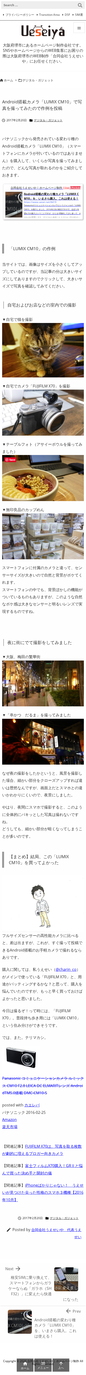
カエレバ (32, 1105)
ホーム (8, 80)
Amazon (9, 1119)
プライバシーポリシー (19, 15)
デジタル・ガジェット (38, 80)
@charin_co (66, 969)
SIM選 (79, 15)
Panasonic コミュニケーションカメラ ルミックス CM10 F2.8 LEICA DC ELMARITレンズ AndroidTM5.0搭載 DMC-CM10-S (43, 1085)
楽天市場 (9, 1126)
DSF (67, 15)
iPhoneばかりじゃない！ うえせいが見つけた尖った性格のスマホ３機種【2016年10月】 (43, 1192)
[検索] (80, 5)
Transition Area (49, 15)
